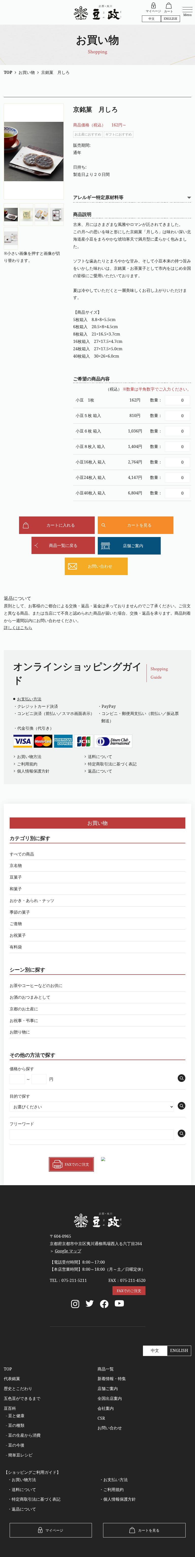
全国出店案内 (110, 1398)
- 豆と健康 (15, 1415)
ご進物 (16, 923)
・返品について (22, 1509)
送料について (100, 756)
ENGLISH (170, 18)
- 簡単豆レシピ (19, 1455)
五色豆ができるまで (22, 1398)
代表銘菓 (12, 1378)
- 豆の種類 (15, 1425)
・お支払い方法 (113, 1479)
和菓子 (16, 889)
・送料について (22, 1489)
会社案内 (106, 1408)
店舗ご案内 (108, 1388)
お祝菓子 (18, 935)
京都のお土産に (24, 1009)
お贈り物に (20, 1032)
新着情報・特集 (112, 1378)
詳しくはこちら (18, 627)
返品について (100, 771)
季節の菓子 (20, 912)
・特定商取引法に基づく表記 (34, 1499)
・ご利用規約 (111, 1489)
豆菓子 (16, 877)
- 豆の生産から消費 (23, 1435)
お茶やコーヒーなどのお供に (36, 985)
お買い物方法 (29, 756)
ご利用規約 (27, 764)
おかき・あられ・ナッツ (32, 900)
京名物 (16, 865)
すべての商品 (22, 854)
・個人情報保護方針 (117, 1499)
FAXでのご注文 (129, 1290)
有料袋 (16, 947)
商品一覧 (106, 1369)
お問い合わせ (110, 1428)
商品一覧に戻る (63, 545)
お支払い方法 (29, 699)
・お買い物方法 (22, 1479)
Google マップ (68, 1251)
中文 (152, 18)
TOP (8, 1369)
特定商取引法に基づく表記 (112, 764)
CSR (101, 1418)
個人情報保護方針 (33, 771)
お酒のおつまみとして (30, 997)
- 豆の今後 (15, 1445)
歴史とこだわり (18, 1388)
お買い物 (97, 822)
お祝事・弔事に (24, 1020)
